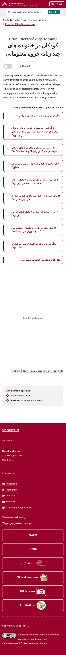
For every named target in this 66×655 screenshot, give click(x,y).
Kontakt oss (9, 473)
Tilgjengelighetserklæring (16, 523)
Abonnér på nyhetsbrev (18, 507)
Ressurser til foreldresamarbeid (26, 400)
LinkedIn (10, 495)
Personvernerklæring (13, 517)
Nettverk (7, 440)
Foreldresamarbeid (20, 396)
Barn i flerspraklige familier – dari (40, 371)
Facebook (11, 483)
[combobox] (35, 12)
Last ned (16, 371)
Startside (7, 20)
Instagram (11, 489)
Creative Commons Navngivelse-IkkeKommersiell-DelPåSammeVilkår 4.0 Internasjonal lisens (30, 639)
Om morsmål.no (10, 429)
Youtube (10, 501)
